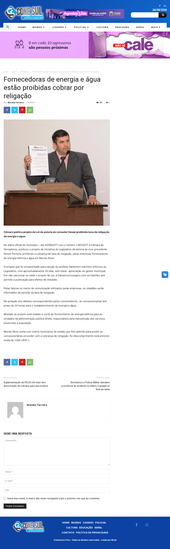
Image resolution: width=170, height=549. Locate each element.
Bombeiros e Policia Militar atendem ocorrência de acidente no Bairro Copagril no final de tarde (85, 386)
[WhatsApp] (30, 110)
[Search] (163, 15)
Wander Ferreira (16, 102)
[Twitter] (14, 110)
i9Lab (113, 539)
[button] (7, 27)
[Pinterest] (22, 110)
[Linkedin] (165, 6)
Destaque (24, 71)
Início (6, 71)
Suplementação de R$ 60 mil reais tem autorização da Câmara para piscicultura (26, 384)
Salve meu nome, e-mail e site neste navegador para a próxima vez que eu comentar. (53, 498)
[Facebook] (160, 6)
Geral (14, 71)
